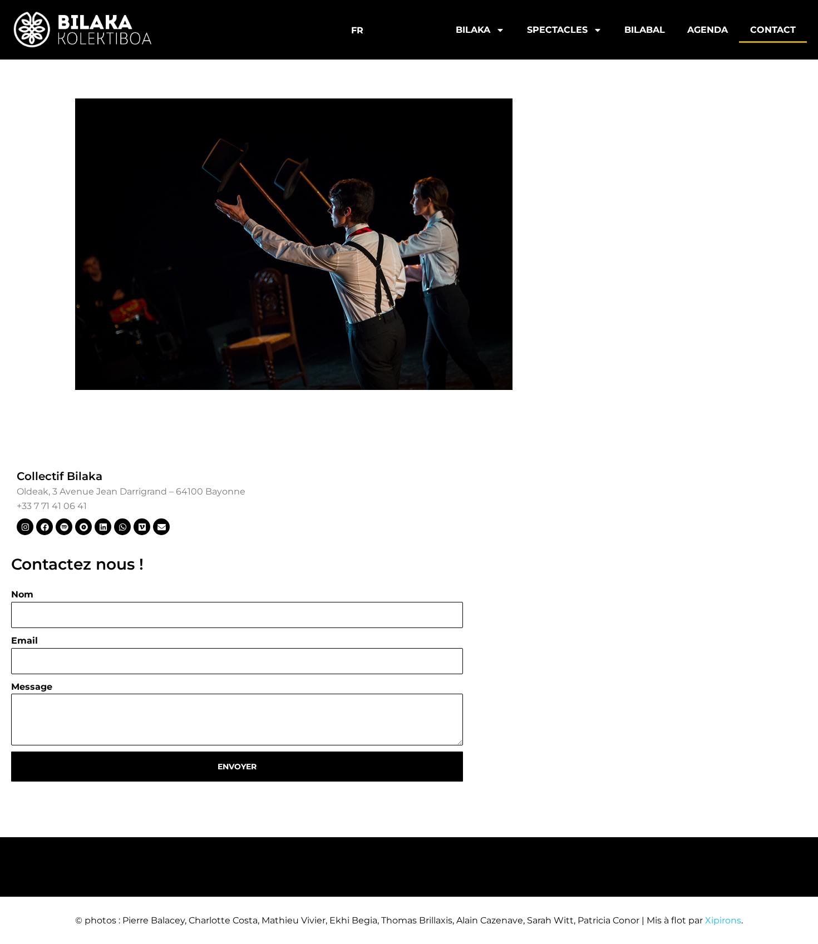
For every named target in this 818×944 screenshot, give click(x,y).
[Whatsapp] (122, 526)
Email (24, 640)
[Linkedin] (103, 526)
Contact (773, 29)
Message (31, 686)
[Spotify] (64, 526)
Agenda (707, 29)
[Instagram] (25, 526)
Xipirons (723, 920)
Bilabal (644, 29)
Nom (22, 594)
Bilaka (473, 29)
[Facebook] (44, 526)
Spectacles (557, 29)
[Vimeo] (142, 526)
